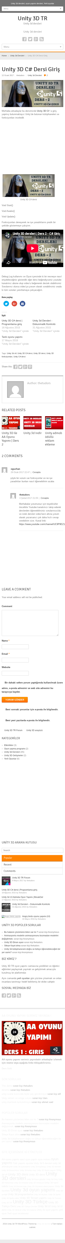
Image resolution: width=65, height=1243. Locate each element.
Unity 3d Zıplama (29, 1210)
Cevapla (37, 472)
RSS (42, 39)
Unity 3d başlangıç (38, 1167)
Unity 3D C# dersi (25, 353)
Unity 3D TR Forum (13, 730)
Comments (10, 871)
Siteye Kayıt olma (12, 945)
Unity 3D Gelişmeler (13, 755)
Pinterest (30, 367)
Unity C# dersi (19, 357)
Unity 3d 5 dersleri (43, 1163)
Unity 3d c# (11, 353)
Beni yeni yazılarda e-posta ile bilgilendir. (28, 720)
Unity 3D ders (18, 1174)
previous (57, 412)
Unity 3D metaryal (36, 1183)
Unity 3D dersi (39, 353)
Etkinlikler (8, 745)
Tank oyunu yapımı (12, 336)
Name (5, 640)
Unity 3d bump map (28, 1170)
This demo (7, 1086)
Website (6, 667)
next (61, 412)
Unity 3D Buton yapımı (46, 1170)
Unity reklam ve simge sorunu (17, 1098)
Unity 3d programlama (20, 1194)
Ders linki (7, 1068)
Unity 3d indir (32, 433)
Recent (7, 864)
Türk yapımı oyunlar (23, 1163)
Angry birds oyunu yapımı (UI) (36, 916)
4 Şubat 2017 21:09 (28, 498)
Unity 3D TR (32, 18)
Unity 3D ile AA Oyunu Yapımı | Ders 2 (10, 438)
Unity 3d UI (44, 1206)
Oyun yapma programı (14, 748)
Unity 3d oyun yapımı (32, 1189)
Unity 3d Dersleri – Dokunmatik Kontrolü (31, 904)
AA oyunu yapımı (10, 1159)
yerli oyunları (23, 978)
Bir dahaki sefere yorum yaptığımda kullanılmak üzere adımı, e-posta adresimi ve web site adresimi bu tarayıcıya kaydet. (32, 687)
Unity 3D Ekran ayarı (14, 942)
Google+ (36, 39)
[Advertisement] (32, 147)
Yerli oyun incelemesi (18, 1213)
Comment (7, 606)
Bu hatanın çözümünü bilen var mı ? (21, 932)
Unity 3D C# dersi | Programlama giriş (19, 890)
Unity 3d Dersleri (35, 75)
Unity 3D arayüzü (34, 730)
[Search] (61, 850)
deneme (6, 1090)
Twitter (30, 39)
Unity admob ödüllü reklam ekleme (53, 438)
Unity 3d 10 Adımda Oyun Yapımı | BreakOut (22, 897)
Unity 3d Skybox (40, 1194)
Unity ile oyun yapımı (47, 1210)
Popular (8, 857)
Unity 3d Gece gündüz (36, 1179)
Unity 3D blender (54, 1167)
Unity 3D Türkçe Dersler (27, 1206)
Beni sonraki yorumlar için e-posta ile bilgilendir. (32, 709)
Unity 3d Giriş (52, 1179)
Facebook (24, 39)
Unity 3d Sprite (54, 1194)
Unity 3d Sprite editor (10, 1198)
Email (6, 654)
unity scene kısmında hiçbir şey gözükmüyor (24, 1094)
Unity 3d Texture (54, 1198)
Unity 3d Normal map (18, 1186)
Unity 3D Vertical (14, 1210)
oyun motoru (44, 1159)
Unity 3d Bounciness (10, 1170)
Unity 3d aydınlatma (21, 1167)
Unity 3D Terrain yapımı (33, 1197)
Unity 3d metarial (21, 1183)
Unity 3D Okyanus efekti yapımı (40, 1186)
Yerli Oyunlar (10, 759)
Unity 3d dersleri (44, 1224)
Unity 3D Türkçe (30, 1201)
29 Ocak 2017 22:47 (20, 472)
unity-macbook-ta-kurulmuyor (16, 1102)
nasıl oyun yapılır (28, 1159)
